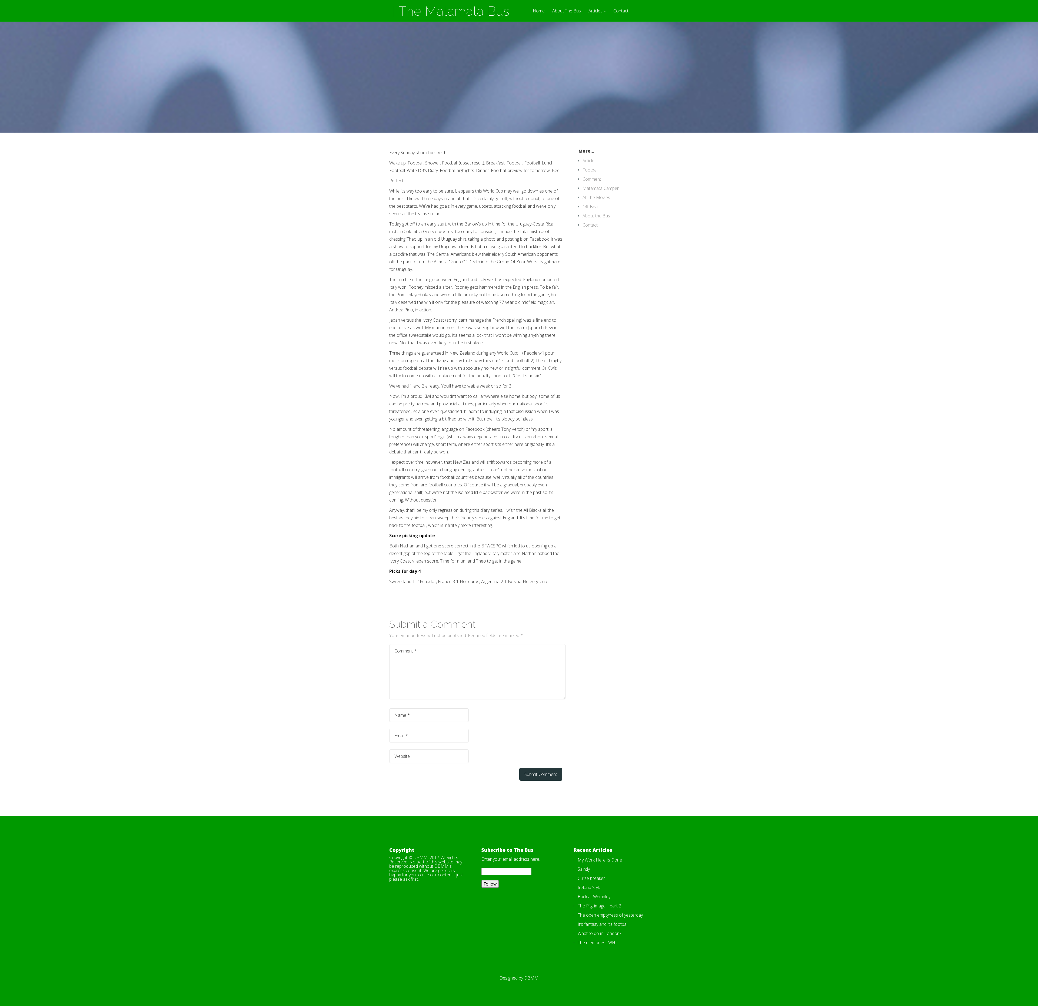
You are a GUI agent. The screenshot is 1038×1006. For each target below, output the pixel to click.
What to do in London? (599, 933)
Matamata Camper (601, 188)
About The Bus (566, 11)
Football (590, 170)
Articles (595, 11)
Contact (620, 11)
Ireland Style (589, 887)
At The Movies (596, 197)
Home (539, 11)
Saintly (584, 869)
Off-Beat (591, 207)
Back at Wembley (594, 897)
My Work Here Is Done (600, 860)
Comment (592, 179)
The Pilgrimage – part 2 (599, 906)
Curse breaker (591, 878)
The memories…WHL (598, 943)
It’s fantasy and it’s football (603, 924)
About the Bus (596, 216)
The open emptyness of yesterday (610, 915)
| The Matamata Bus (450, 11)
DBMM (531, 978)
